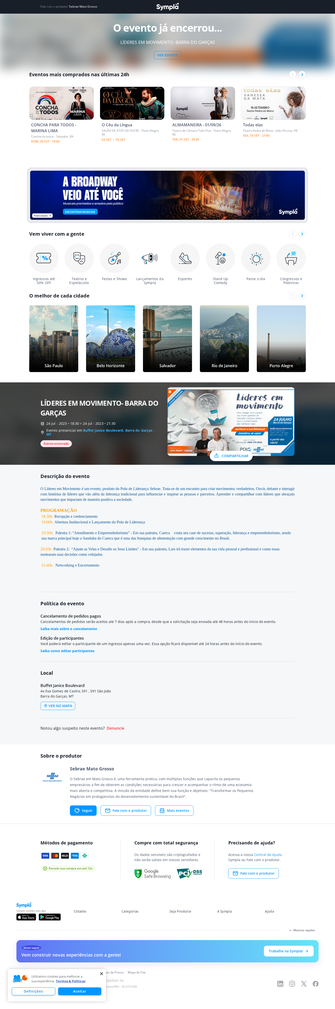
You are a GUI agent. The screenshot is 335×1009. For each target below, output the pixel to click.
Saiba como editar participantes (67, 650)
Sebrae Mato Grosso (83, 6)
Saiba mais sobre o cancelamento (68, 628)
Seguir (87, 810)
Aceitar (79, 991)
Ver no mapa (60, 705)
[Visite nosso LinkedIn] (280, 984)
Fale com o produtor (130, 810)
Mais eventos (178, 810)
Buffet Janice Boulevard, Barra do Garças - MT (100, 432)
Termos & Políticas (70, 981)
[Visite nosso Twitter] (304, 984)
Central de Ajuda (268, 854)
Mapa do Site (137, 972)
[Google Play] (50, 917)
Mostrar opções (304, 930)
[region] (57, 985)
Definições (33, 991)
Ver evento (167, 55)
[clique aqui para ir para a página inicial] (167, 7)
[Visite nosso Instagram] (292, 984)
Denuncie (115, 728)
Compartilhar (235, 455)
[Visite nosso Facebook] (316, 984)
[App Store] (26, 917)
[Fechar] (101, 973)
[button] (20, 979)
